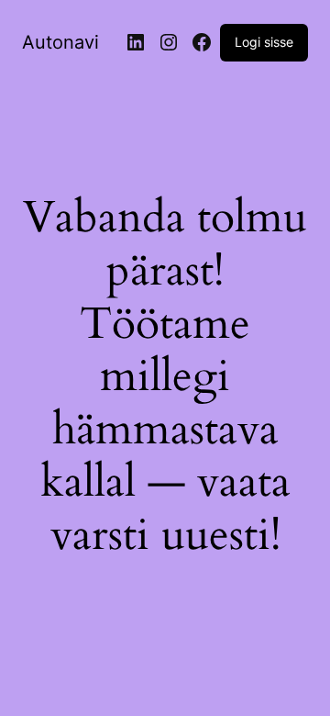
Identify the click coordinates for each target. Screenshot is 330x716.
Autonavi (60, 42)
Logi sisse (264, 42)
